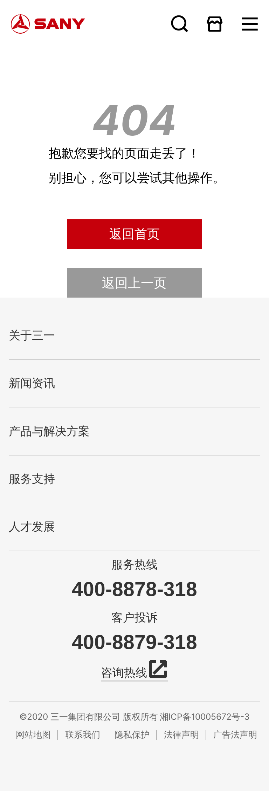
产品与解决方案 (49, 431)
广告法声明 (235, 734)
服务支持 (32, 479)
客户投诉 (134, 617)
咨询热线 (124, 672)
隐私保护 (132, 734)
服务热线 (134, 564)
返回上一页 (134, 283)
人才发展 (32, 526)
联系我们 (82, 734)
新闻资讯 (32, 383)
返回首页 (134, 233)
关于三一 (32, 335)
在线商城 (214, 23)
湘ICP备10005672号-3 (205, 716)
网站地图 (33, 734)
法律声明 (181, 734)
